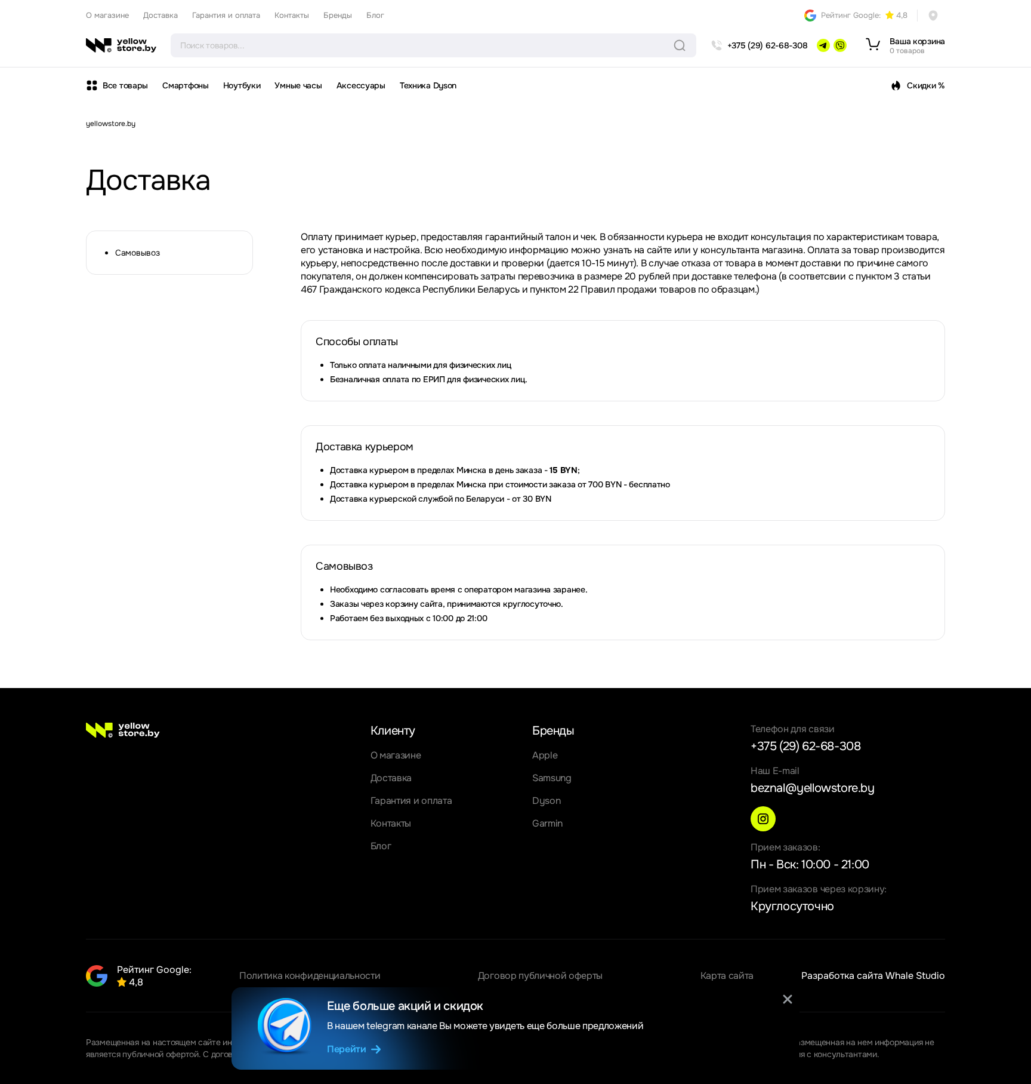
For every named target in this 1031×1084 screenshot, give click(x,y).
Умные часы (298, 85)
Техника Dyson (428, 85)
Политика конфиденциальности (309, 975)
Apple (544, 755)
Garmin (547, 823)
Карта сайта (727, 975)
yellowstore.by (110, 123)
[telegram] (823, 45)
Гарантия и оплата (226, 15)
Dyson (546, 800)
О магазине (107, 15)
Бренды (337, 15)
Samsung (552, 778)
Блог (375, 15)
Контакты (291, 15)
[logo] (121, 45)
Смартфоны (185, 85)
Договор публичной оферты (540, 975)
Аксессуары (361, 85)
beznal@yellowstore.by (813, 788)
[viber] (840, 45)
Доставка (160, 15)
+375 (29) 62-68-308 (805, 746)
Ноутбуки (242, 85)
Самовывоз (137, 252)
